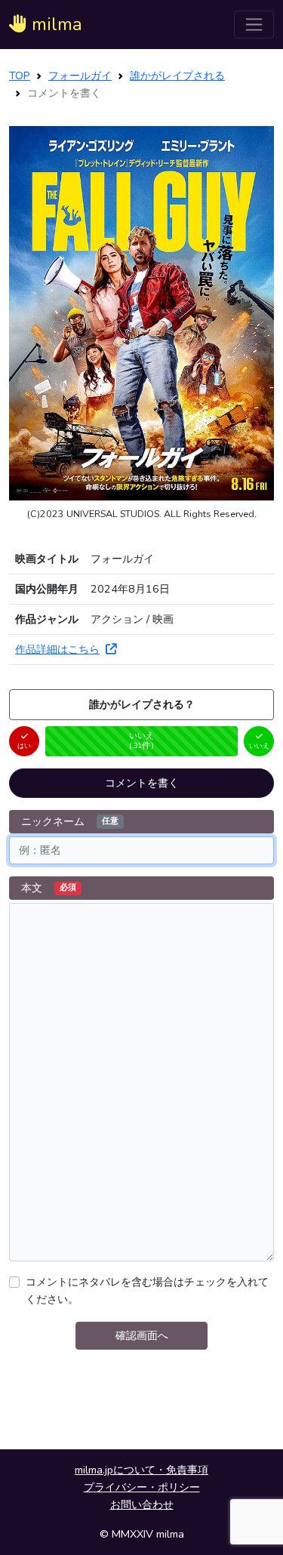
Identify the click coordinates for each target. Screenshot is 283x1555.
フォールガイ (80, 75)
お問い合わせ (142, 1504)
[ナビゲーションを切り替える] (254, 24)
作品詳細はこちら (57, 649)
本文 (48, 887)
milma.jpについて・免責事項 (141, 1469)
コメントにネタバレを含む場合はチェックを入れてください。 (147, 1290)
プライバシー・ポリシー (142, 1487)
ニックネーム (69, 821)
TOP (19, 75)
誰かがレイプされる (177, 75)
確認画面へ (141, 1335)
